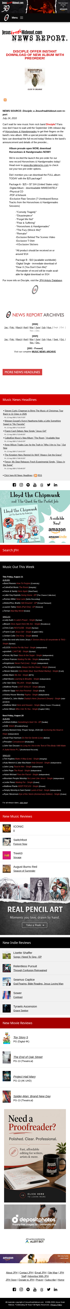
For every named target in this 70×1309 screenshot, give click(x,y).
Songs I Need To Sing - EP (27, 957)
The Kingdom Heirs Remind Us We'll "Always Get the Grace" (33, 455)
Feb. (12, 327)
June (37, 327)
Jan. (6, 327)
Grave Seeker (20, 1010)
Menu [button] (14, 17)
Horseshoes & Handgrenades (21, 131)
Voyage (17, 857)
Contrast (17, 997)
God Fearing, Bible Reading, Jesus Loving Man (38, 983)
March (19, 327)
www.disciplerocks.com (36, 165)
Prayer (39, 1280)
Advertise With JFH (38, 1276)
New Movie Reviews (17, 1023)
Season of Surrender (24, 871)
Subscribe (50, 1280)
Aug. (49, 327)
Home (61, 1280)
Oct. (62, 339)
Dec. (38, 342)
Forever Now (20, 844)
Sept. (56, 339)
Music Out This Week (18, 567)
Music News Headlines (20, 399)
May (32, 327)
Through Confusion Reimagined (30, 970)
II (14, 830)
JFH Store (11, 1280)
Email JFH (40, 1272)
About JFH (11, 1272)
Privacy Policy (56, 1305)
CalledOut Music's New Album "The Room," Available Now (32, 438)
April (26, 327)
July (44, 327)
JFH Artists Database (50, 280)
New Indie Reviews (17, 942)
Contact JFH (26, 1272)
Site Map (52, 1272)
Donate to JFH (26, 1280)
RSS (40, 475)
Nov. (32, 342)
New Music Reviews (17, 816)
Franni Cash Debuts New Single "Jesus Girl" (26, 431)
